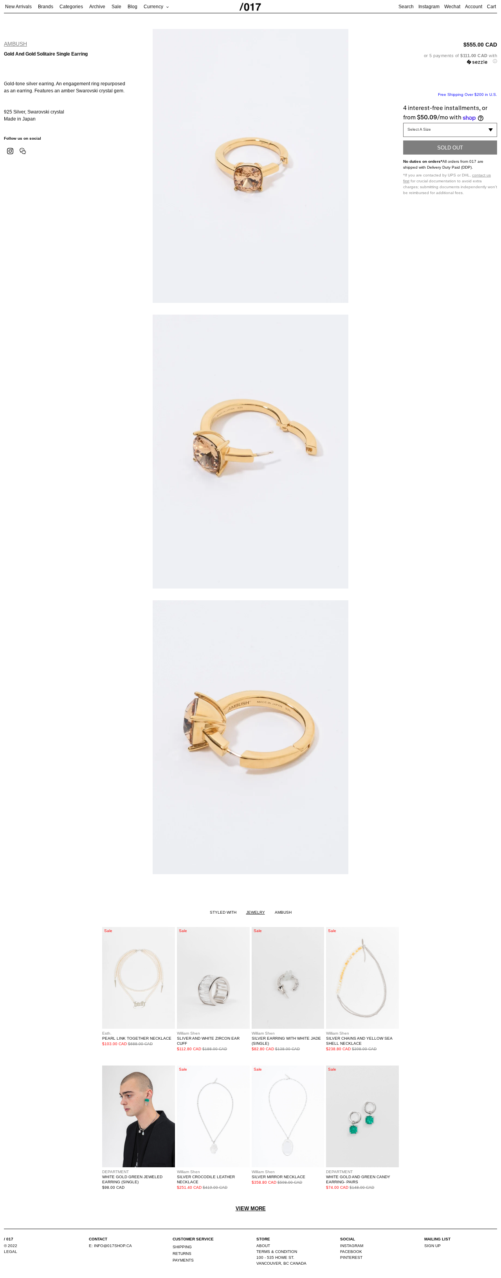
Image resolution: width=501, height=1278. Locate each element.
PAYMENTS (183, 1260)
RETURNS (182, 1253)
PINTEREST (351, 1257)
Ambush (15, 44)
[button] (450, 58)
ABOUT (263, 1246)
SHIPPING (182, 1247)
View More (251, 1208)
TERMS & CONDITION (276, 1251)
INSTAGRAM (351, 1246)
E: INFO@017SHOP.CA (110, 1246)
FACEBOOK (351, 1251)
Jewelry (255, 912)
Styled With (223, 912)
